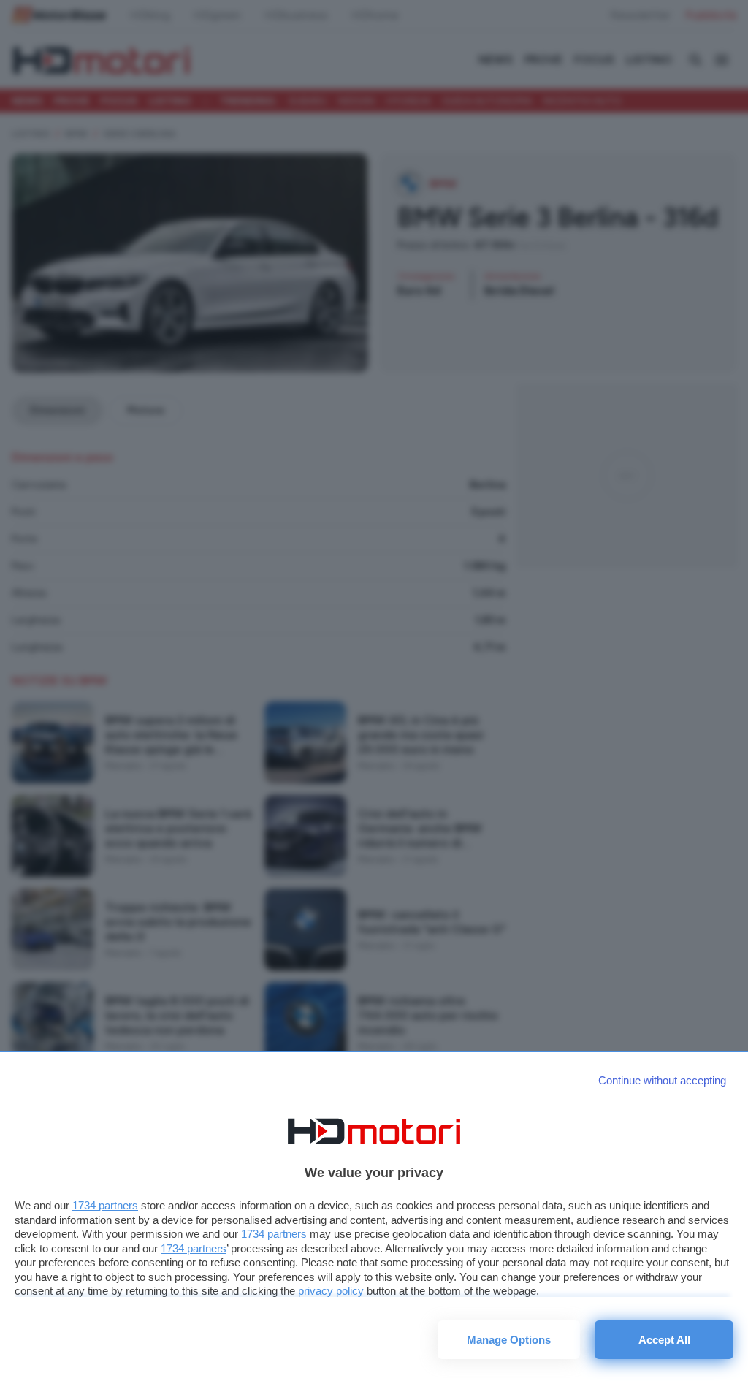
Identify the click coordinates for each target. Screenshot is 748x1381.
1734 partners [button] (105, 1205)
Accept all (664, 1340)
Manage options (509, 1340)
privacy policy (331, 1291)
